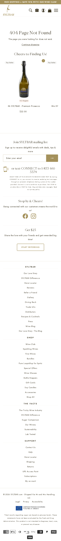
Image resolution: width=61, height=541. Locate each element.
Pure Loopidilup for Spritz (30, 363)
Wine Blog (30, 326)
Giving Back (30, 302)
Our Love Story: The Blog (30, 331)
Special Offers (30, 368)
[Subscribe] (52, 158)
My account (30, 481)
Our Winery (30, 424)
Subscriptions (30, 476)
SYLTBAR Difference (30, 278)
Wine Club (30, 344)
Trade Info (30, 307)
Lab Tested (30, 434)
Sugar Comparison (30, 419)
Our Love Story (30, 273)
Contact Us (31, 447)
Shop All (30, 397)
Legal (17, 501)
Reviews (30, 287)
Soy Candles (30, 387)
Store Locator (30, 283)
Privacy (26, 501)
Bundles (30, 358)
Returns (30, 466)
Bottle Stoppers (30, 378)
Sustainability (31, 429)
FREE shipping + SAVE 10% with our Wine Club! (30, 2)
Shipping (31, 461)
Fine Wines (30, 353)
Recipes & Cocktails (30, 316)
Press (30, 321)
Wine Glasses (30, 373)
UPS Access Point (30, 471)
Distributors (30, 311)
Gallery (30, 297)
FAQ (30, 452)
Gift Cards (30, 382)
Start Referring (30, 247)
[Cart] (49, 10)
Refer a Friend (30, 292)
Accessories (30, 392)
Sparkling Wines (30, 349)
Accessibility (37, 501)
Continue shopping (30, 44)
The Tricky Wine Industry (30, 410)
